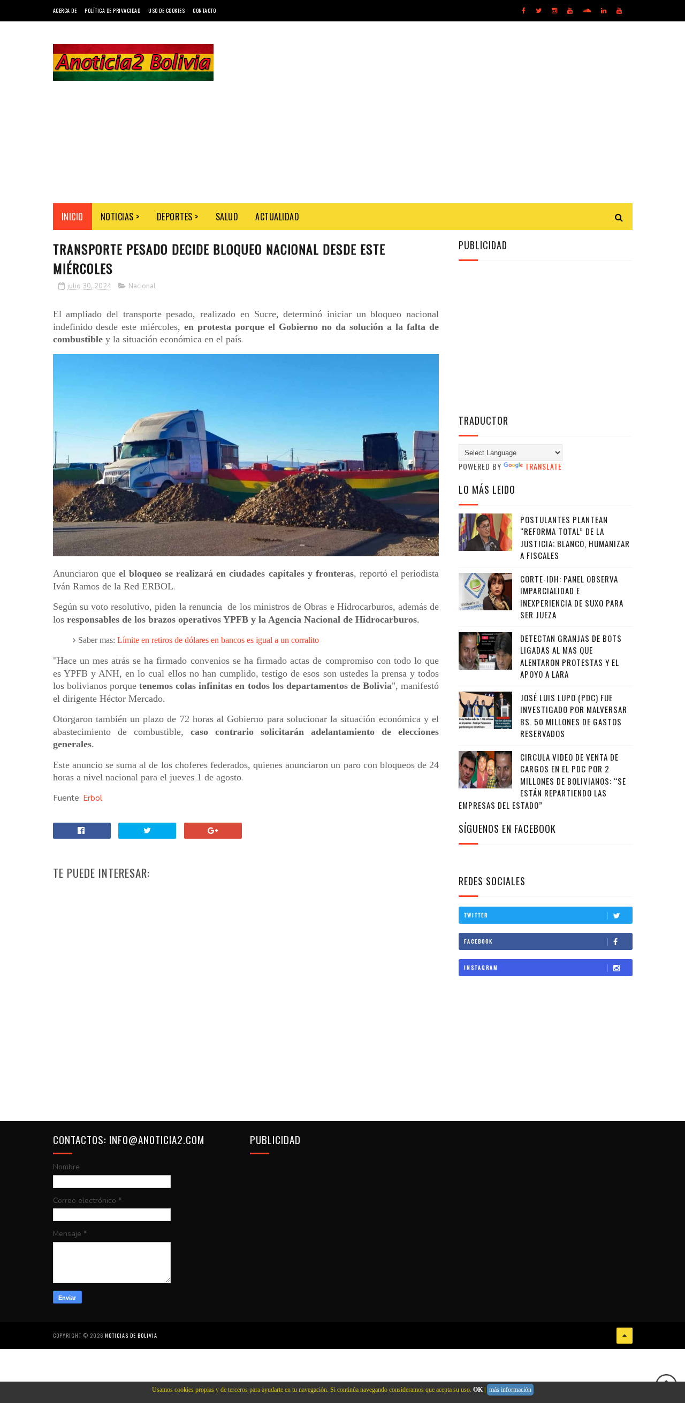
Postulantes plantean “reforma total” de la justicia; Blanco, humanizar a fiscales (575, 537)
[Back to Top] (624, 1336)
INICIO (72, 216)
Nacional (142, 286)
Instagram (481, 967)
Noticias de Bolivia (131, 1335)
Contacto (204, 10)
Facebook (478, 941)
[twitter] (538, 10)
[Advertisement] (438, 112)
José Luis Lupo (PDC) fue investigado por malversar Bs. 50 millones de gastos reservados (573, 716)
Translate (543, 466)
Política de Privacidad (112, 10)
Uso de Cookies (166, 10)
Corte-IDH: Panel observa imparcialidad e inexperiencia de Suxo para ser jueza (571, 597)
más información (510, 1389)
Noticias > (120, 216)
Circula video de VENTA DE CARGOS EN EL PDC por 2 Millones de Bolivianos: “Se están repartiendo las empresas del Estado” (542, 781)
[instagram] (554, 10)
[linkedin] (603, 10)
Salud (227, 216)
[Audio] (587, 10)
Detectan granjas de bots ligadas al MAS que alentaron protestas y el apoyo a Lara (571, 656)
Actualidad (277, 216)
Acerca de (65, 10)
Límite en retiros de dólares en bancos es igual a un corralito (218, 640)
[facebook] (523, 10)
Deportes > (178, 216)
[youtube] (570, 10)
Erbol (92, 798)
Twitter (476, 915)
